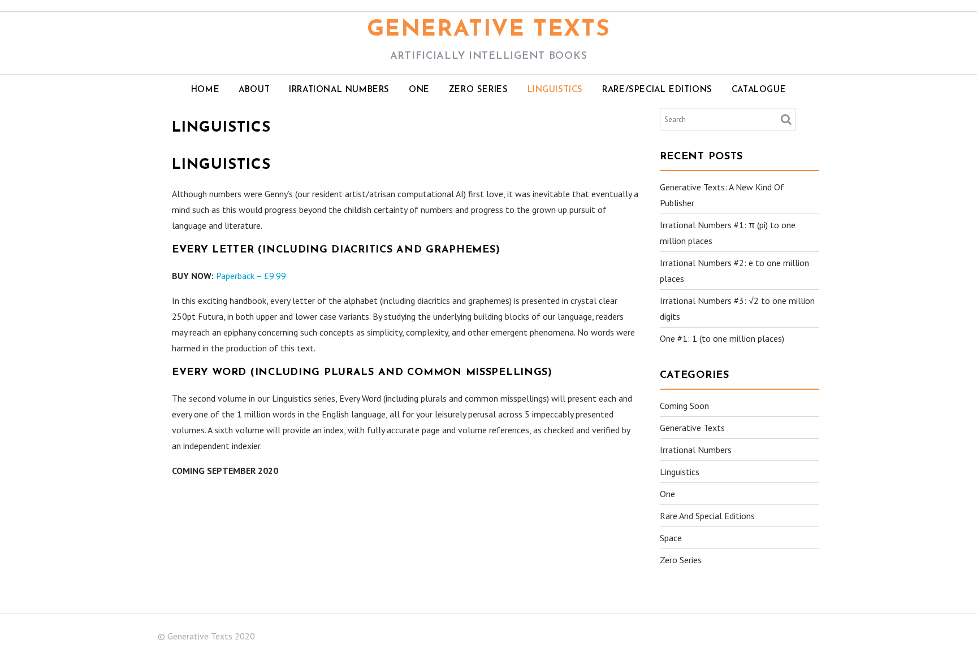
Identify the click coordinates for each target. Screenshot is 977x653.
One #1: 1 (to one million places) (722, 338)
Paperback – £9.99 (251, 275)
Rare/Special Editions (657, 90)
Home (205, 90)
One (419, 90)
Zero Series (478, 90)
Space (671, 537)
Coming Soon (684, 405)
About (254, 90)
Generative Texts (489, 30)
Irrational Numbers (339, 90)
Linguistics (555, 90)
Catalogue (759, 90)
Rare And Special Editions (707, 515)
